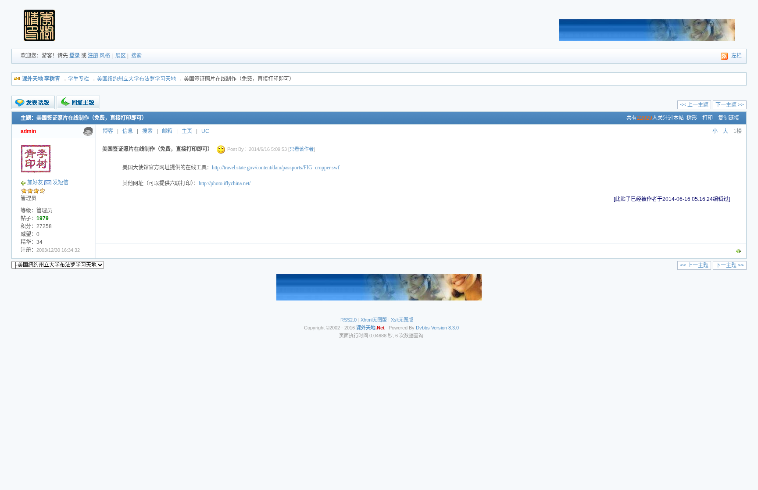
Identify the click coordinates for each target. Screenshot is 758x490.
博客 (108, 131)
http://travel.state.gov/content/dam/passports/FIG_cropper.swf (276, 168)
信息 (127, 131)
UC (205, 131)
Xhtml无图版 (374, 319)
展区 (120, 56)
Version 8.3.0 (445, 327)
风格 (105, 56)
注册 (93, 56)
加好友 (35, 182)
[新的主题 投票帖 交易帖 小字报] (33, 103)
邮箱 (167, 131)
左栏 (736, 56)
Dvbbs (423, 327)
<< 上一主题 (694, 105)
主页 (187, 131)
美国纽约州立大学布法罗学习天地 (136, 79)
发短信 (60, 182)
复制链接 (728, 118)
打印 (707, 118)
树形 (691, 118)
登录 (74, 56)
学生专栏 (78, 79)
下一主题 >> (729, 105)
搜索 (136, 56)
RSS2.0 (348, 319)
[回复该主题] (78, 102)
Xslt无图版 (402, 319)
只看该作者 (302, 149)
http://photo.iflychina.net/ (224, 183)
